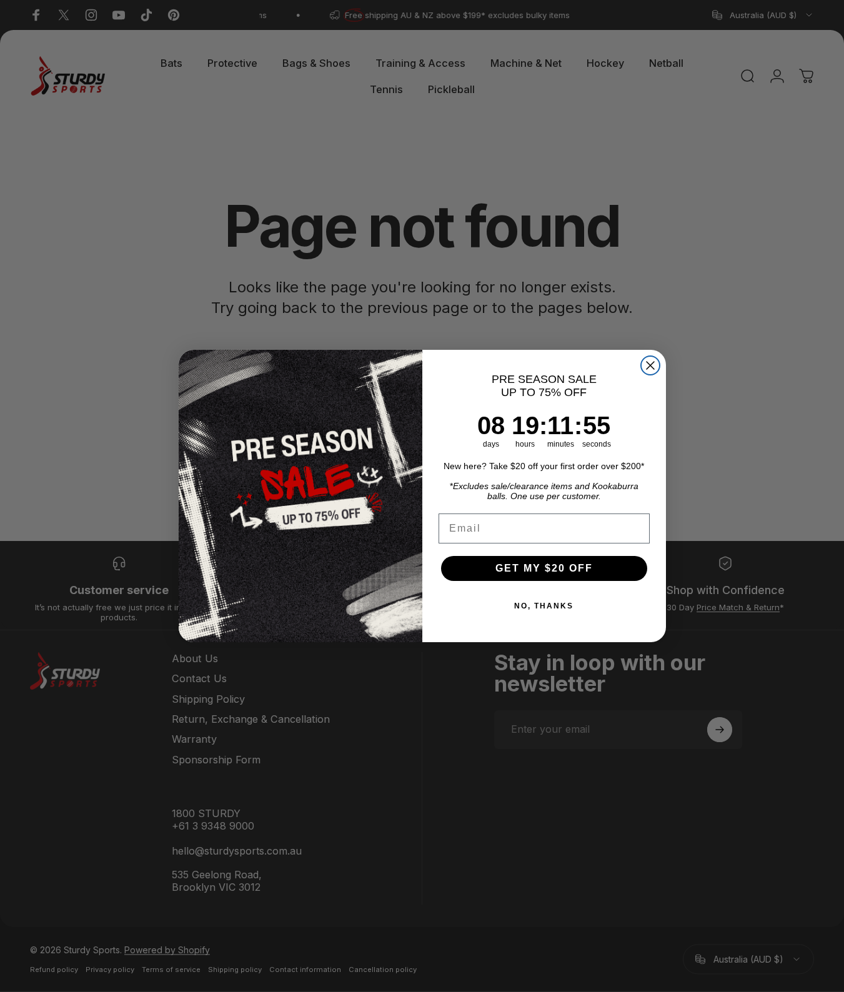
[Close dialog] (650, 365)
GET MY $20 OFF (544, 568)
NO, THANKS (543, 606)
